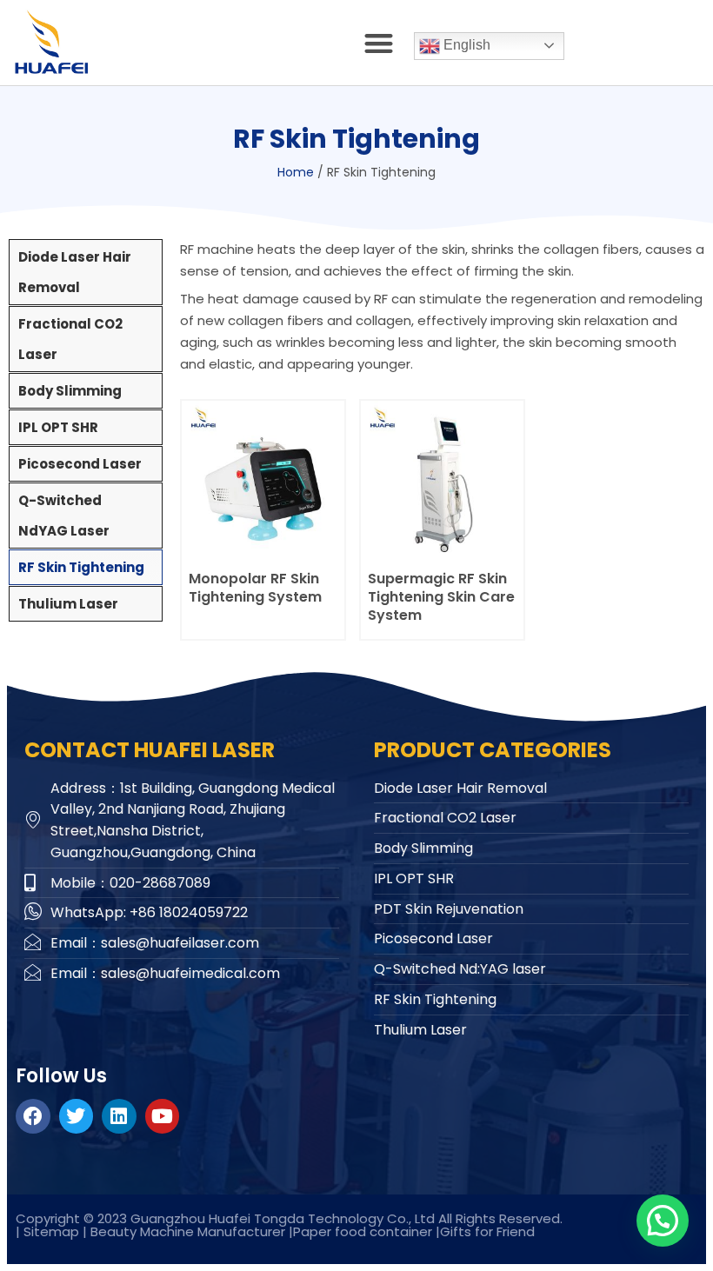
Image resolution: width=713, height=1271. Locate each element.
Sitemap (51, 1231)
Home (295, 172)
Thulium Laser (68, 604)
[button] (379, 43)
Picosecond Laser (80, 464)
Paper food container (364, 1231)
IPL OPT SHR (58, 427)
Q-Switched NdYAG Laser (64, 515)
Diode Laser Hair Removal (74, 272)
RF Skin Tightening (81, 567)
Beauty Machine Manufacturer (187, 1231)
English (465, 44)
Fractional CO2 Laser (70, 339)
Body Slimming (70, 391)
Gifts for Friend (487, 1231)
